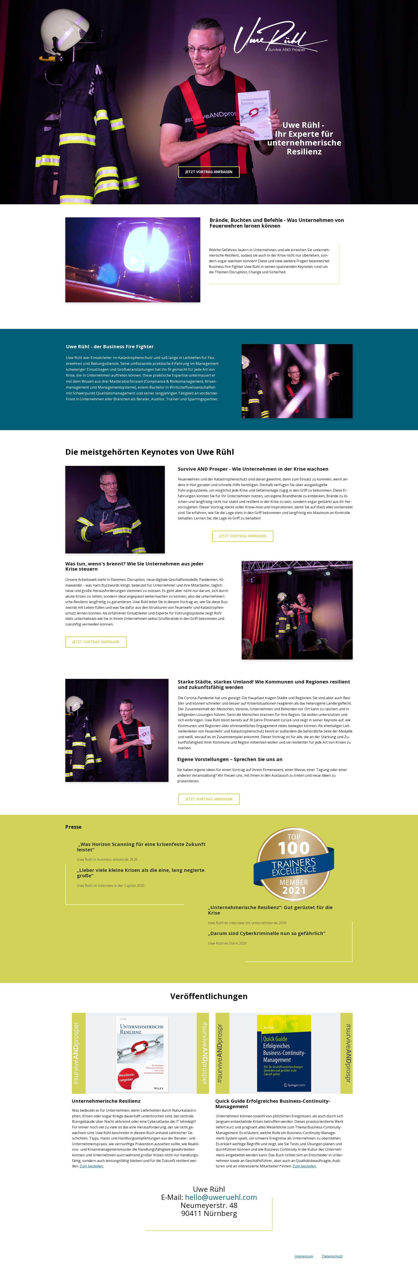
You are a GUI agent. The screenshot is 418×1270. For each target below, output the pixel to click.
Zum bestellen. (92, 1166)
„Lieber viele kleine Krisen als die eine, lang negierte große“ (140, 873)
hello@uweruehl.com (221, 1197)
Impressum (304, 1256)
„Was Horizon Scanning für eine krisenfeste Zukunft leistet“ (141, 847)
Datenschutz (332, 1256)
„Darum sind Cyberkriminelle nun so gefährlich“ (266, 933)
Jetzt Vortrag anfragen (209, 171)
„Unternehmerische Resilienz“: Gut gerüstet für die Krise (270, 910)
